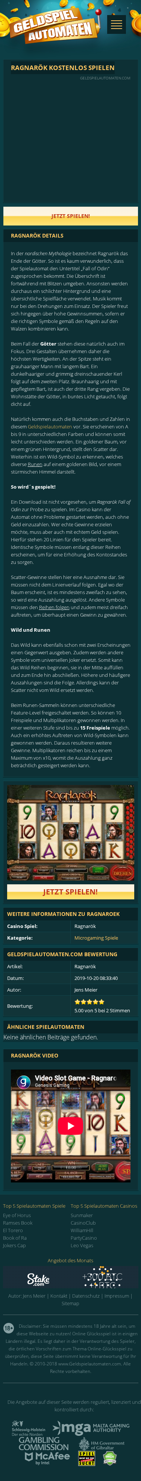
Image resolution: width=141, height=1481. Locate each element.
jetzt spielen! (71, 215)
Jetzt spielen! (70, 892)
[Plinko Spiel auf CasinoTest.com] (70, 1277)
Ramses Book (17, 1222)
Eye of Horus (17, 1215)
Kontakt (58, 1295)
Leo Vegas (82, 1245)
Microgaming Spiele (96, 937)
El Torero (13, 1230)
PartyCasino (84, 1237)
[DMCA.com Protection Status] (110, 1464)
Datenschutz (86, 1295)
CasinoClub (83, 1222)
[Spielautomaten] (55, 33)
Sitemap (70, 1303)
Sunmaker (82, 1215)
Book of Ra (15, 1237)
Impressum (117, 1295)
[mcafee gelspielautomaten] (47, 1464)
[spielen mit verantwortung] (86, 1464)
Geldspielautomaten (50, 426)
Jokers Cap (14, 1245)
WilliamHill (82, 1230)
